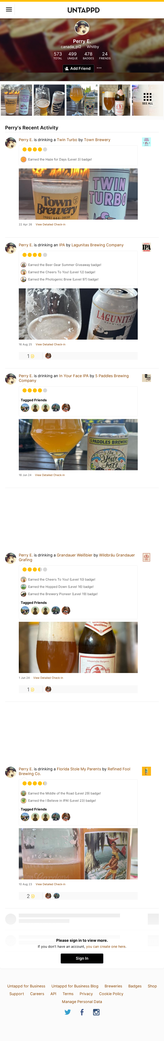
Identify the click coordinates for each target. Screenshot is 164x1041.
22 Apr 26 (25, 224)
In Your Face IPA (74, 376)
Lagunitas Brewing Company (98, 245)
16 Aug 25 (25, 344)
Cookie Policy (111, 993)
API (53, 993)
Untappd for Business (26, 986)
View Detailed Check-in (50, 224)
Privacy (86, 993)
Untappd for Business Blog (74, 986)
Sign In (82, 958)
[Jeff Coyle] (48, 356)
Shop (152, 986)
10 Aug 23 (25, 884)
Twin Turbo (67, 139)
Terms (68, 993)
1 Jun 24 (24, 677)
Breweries (113, 986)
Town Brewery (97, 139)
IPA (62, 245)
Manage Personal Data (82, 1001)
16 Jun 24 (25, 475)
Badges (135, 986)
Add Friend (80, 68)
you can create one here (105, 946)
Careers (37, 993)
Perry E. (26, 139)
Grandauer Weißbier (74, 555)
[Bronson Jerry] (57, 896)
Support (16, 993)
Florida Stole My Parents (79, 769)
